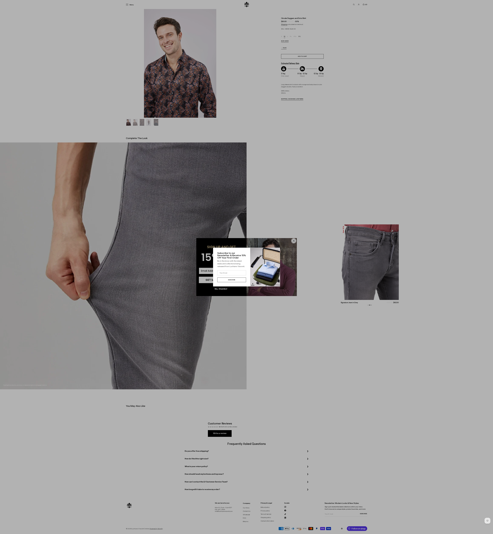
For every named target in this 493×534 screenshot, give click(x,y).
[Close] (277, 250)
